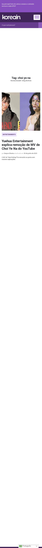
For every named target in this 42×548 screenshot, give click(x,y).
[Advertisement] (21, 50)
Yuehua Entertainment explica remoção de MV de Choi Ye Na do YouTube (21, 145)
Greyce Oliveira (9, 153)
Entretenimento (9, 134)
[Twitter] (28, 10)
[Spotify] (33, 10)
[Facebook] (22, 10)
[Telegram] (39, 10)
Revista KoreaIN (11, 17)
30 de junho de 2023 (30, 153)
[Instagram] (25, 10)
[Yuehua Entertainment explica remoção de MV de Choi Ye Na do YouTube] (21, 111)
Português (26, 546)
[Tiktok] (36, 10)
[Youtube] (30, 10)
